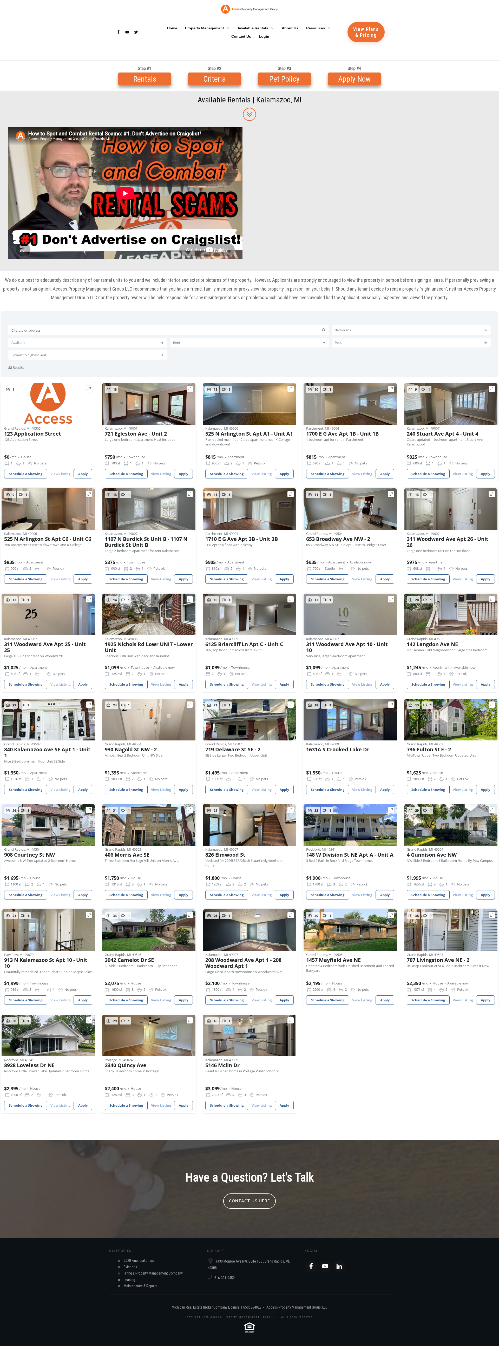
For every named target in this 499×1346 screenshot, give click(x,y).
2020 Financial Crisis (139, 1260)
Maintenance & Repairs (140, 1286)
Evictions (130, 1267)
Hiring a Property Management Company (153, 1273)
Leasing (129, 1280)
